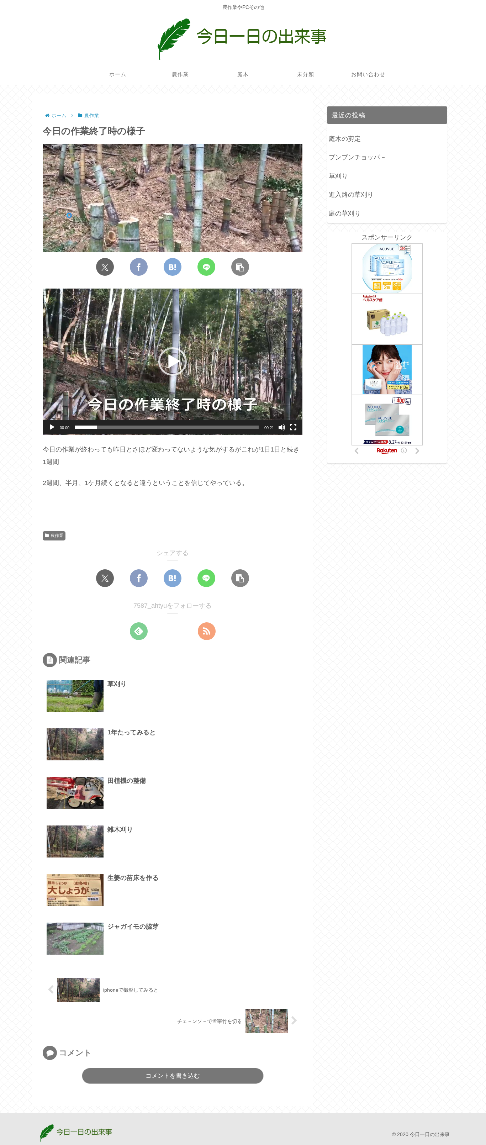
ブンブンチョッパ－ (357, 157)
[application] (172, 362)
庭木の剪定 (345, 138)
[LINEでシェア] (206, 267)
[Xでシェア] (105, 267)
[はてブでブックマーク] (172, 267)
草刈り (338, 176)
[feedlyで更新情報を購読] (139, 631)
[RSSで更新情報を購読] (207, 631)
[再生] (52, 427)
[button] (240, 267)
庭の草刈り (345, 213)
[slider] (167, 427)
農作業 (57, 535)
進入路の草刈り (351, 194)
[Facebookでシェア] (139, 267)
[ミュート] (281, 427)
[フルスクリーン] (293, 427)
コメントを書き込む (173, 1075)
